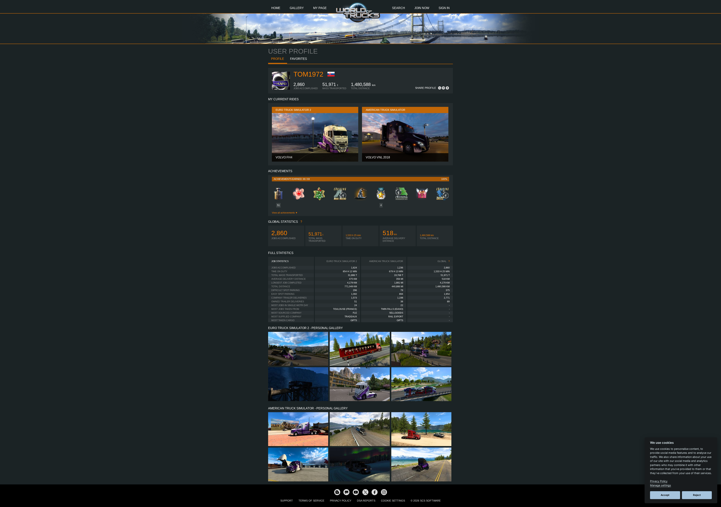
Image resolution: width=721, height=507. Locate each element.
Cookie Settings (393, 500)
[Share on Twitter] (440, 88)
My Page (320, 8)
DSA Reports (366, 500)
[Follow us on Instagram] (384, 492)
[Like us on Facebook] (374, 492)
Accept (665, 494)
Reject (697, 494)
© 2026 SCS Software (426, 500)
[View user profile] (281, 89)
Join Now (421, 8)
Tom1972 (308, 74)
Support (286, 500)
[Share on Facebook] (447, 88)
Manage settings (660, 485)
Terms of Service (311, 500)
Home (275, 8)
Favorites (298, 58)
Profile (277, 58)
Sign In (444, 8)
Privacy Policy (340, 500)
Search (398, 8)
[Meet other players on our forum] (346, 492)
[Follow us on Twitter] (365, 492)
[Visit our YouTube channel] (356, 492)
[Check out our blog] (337, 492)
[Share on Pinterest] (443, 88)
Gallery (297, 8)
